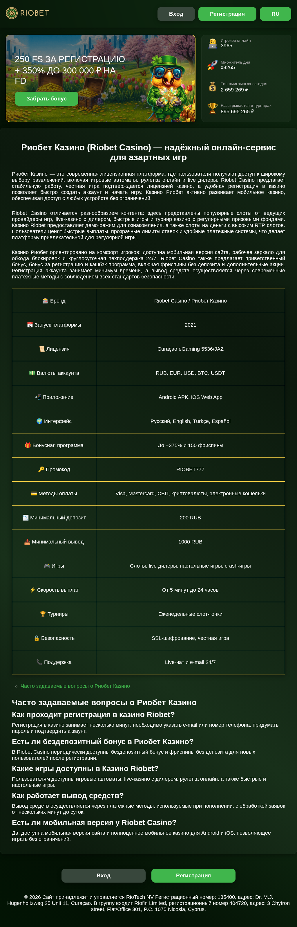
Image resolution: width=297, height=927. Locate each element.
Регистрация (227, 14)
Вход (176, 14)
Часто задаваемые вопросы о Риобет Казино (75, 686)
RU (275, 14)
